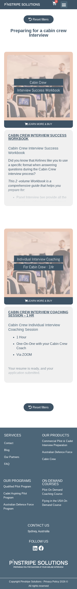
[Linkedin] (35, 548)
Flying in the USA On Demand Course (54, 502)
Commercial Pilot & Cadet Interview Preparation (57, 443)
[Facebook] (41, 548)
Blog (6, 450)
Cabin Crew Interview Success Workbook (37, 137)
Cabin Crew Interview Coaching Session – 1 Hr (38, 313)
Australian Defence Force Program (18, 506)
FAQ (6, 464)
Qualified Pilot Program (17, 486)
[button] (64, 4)
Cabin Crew (49, 459)
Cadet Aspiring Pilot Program (15, 495)
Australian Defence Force (57, 452)
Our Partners (11, 457)
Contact (8, 443)
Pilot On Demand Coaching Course (52, 491)
